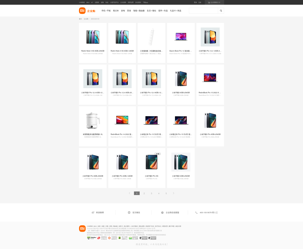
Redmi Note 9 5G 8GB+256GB (92, 51)
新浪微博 (100, 212)
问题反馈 (165, 226)
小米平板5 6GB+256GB (181, 176)
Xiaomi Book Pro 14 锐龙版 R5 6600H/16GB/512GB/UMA (190, 51)
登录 (195, 2)
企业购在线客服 (172, 212)
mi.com (90, 228)
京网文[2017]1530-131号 (147, 228)
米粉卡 (121, 226)
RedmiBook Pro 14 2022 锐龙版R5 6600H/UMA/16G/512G (132, 134)
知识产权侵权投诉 (120, 235)
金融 (102, 2)
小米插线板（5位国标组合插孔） (152, 51)
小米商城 (82, 2)
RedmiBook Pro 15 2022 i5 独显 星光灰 (213, 92)
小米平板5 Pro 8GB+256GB (210, 134)
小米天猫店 (134, 226)
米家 (99, 226)
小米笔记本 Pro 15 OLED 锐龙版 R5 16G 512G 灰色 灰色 (190, 134)
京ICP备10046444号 (111, 228)
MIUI (87, 2)
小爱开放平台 (114, 2)
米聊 (103, 226)
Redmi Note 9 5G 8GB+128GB (122, 51)
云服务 (97, 2)
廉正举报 (171, 226)
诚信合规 (178, 226)
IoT (92, 2)
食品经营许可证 (139, 233)
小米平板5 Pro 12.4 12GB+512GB (211, 51)
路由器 (115, 226)
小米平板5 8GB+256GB (181, 92)
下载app (145, 2)
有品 (106, 2)
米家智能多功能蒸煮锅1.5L (93, 134)
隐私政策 (142, 226)
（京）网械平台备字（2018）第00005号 (100, 231)
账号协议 (158, 226)
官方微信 (136, 212)
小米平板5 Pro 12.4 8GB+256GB (123, 92)
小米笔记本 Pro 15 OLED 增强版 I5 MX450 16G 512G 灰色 (162, 134)
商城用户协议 (150, 226)
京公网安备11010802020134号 (129, 228)
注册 (199, 2)
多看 (106, 226)
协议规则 (138, 2)
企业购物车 (214, 2)
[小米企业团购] (82, 10)
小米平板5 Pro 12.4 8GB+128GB (152, 92)
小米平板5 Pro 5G (151, 176)
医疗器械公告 (157, 231)
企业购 (86, 19)
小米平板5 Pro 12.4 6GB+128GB (93, 92)
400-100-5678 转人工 (209, 212)
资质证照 (131, 2)
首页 (80, 19)
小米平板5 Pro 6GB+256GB (92, 176)
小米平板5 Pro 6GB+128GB (122, 176)
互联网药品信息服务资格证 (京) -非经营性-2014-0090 (130, 231)
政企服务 (127, 226)
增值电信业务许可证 (93, 233)
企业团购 (123, 2)
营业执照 (150, 231)
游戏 (110, 226)
